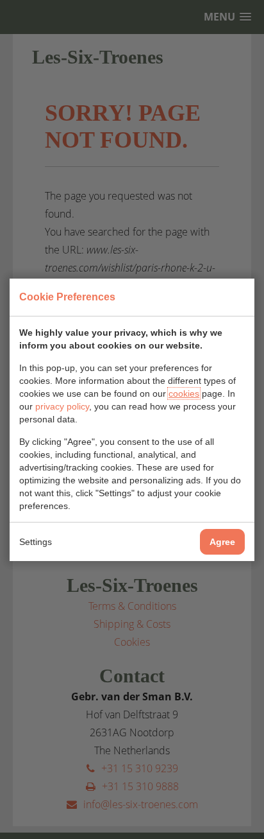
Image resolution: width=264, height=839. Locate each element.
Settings (35, 542)
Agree (222, 542)
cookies (184, 393)
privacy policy (62, 406)
